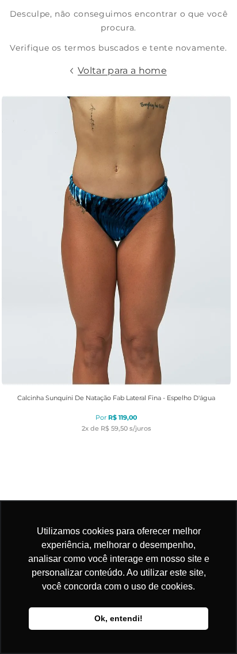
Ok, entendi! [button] (118, 618)
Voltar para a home (122, 70)
